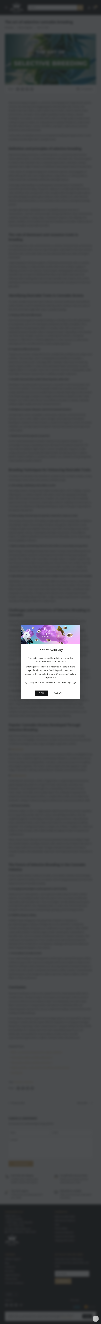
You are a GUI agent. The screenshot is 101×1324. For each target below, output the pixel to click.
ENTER (42, 693)
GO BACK (58, 693)
